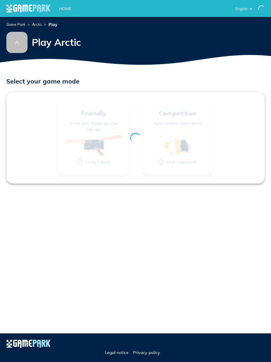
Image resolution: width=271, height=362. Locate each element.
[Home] (28, 8)
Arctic (37, 24)
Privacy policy (146, 352)
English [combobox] (242, 8)
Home (65, 8)
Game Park (15, 24)
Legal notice (117, 352)
